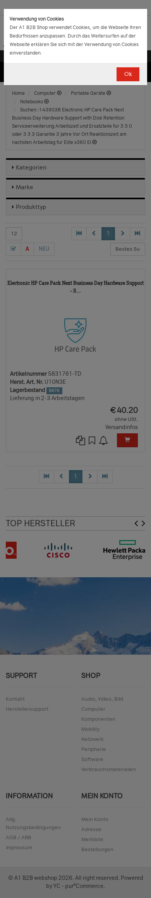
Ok (128, 74)
